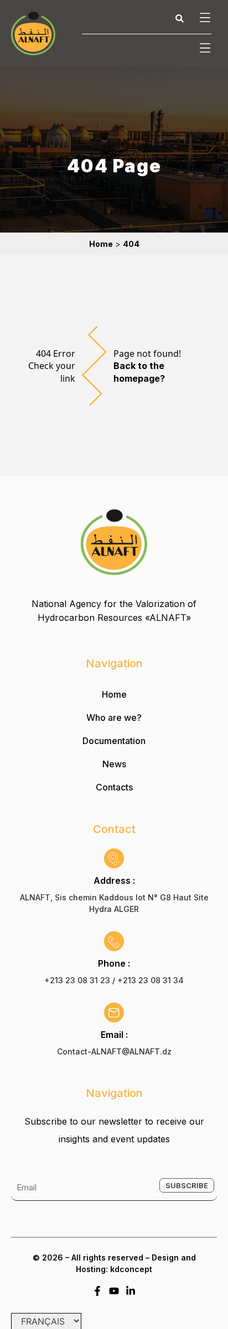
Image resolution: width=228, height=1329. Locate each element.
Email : (114, 1034)
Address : (114, 880)
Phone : (114, 963)
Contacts (114, 787)
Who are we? (114, 717)
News (114, 763)
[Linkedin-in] (131, 1291)
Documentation (114, 740)
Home (114, 694)
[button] (203, 18)
